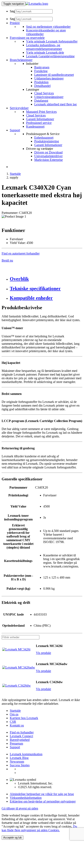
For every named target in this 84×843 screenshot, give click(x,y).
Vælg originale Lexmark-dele (45, 52)
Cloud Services (44, 93)
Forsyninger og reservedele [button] (27, 37)
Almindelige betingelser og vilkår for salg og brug (42, 794)
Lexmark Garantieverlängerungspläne (50, 56)
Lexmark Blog (19, 758)
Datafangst (41, 100)
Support (15, 747)
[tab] (46, 279)
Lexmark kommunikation (26, 754)
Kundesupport (35, 126)
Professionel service (39, 123)
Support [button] (15, 130)
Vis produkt (43, 653)
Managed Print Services (41, 111)
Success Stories (20, 765)
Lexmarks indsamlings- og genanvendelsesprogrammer (44, 47)
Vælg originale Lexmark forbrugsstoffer (51, 41)
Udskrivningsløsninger (48, 97)
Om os (14, 714)
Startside (15, 173)
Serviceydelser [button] (19, 108)
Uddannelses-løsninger (49, 78)
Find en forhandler (22, 732)
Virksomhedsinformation (26, 797)
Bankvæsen (41, 67)
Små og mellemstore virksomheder (48, 26)
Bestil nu (7, 260)
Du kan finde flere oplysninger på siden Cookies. (39, 828)
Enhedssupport (43, 137)
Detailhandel (42, 86)
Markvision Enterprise (48, 159)
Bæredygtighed (20, 740)
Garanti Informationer (40, 119)
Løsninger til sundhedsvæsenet (54, 74)
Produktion (41, 82)
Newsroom (17, 761)
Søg (12, 11)
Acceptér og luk (12, 837)
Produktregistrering (46, 141)
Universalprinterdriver (48, 156)
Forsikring (41, 71)
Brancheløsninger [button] (21, 60)
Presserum (16, 743)
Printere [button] (15, 23)
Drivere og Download (48, 152)
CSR (13, 721)
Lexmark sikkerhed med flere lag (55, 104)
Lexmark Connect (21, 736)
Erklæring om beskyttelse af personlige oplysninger (43, 801)
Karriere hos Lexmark (24, 718)
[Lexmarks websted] (36, 3)
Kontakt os (17, 725)
